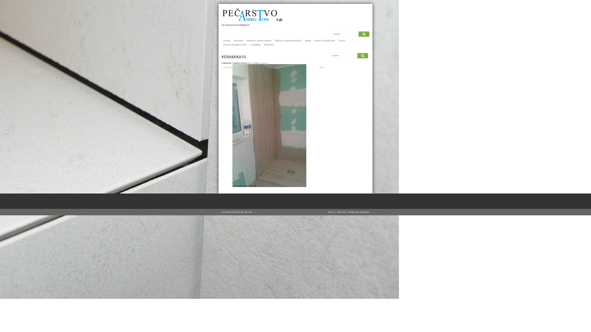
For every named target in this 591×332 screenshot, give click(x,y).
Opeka (308, 40)
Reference (269, 44)
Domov (227, 40)
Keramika (238, 40)
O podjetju (255, 44)
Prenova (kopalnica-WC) (235, 44)
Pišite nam (341, 212)
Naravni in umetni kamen (258, 40)
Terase (341, 40)
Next (323, 67)
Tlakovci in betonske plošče (288, 40)
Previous (227, 67)
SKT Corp (248, 212)
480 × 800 (251, 63)
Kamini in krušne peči (324, 40)
